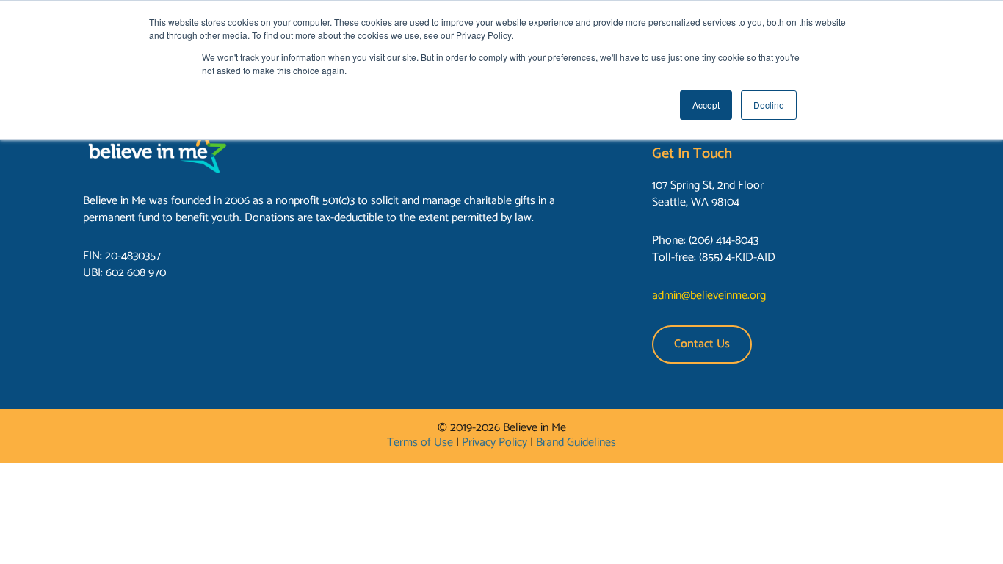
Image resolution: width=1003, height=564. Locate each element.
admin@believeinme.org (709, 296)
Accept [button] (706, 104)
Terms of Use (420, 442)
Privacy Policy (494, 442)
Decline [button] (768, 104)
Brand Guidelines (576, 442)
